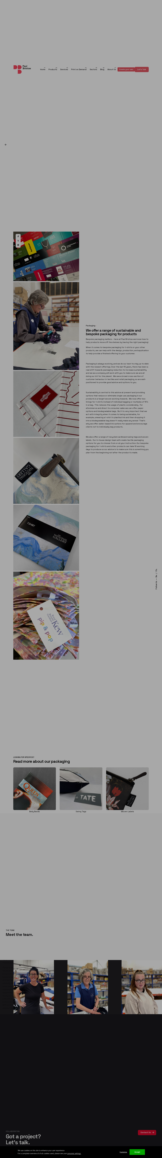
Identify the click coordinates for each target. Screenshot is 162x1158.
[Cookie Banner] (81, 1152)
